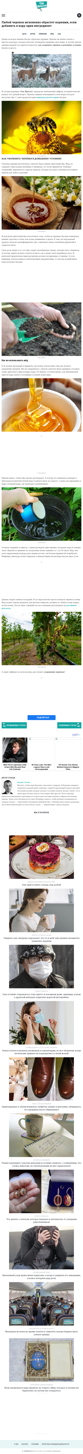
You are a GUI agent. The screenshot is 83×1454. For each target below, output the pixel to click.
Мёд (52, 34)
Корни (32, 34)
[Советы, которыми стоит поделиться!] (41, 5)
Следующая (67, 725)
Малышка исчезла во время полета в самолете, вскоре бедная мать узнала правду (41, 1333)
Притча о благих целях (41, 935)
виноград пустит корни (48, 97)
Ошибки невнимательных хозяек (41, 882)
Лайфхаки (43, 34)
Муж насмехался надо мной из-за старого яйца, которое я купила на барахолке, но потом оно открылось (41, 1389)
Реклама (35, 1444)
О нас (16, 1444)
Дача (24, 34)
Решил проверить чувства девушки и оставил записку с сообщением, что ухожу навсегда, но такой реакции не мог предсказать (41, 1164)
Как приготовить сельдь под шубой (41, 884)
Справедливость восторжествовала (41, 1048)
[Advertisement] (41, 283)
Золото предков (41, 1216)
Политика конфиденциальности (55, 1444)
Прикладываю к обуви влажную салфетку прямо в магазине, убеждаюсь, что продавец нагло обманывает (41, 1108)
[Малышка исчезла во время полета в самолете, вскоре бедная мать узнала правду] (41, 1304)
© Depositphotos (41, 156)
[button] (13, 53)
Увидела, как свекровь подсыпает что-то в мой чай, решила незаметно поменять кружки (41, 939)
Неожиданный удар (41, 1272)
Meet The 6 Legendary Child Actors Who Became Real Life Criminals (14, 767)
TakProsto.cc (29, 1451)
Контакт (25, 1444)
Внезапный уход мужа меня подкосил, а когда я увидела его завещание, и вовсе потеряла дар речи (41, 1277)
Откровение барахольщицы (41, 1385)
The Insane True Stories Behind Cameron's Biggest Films (68, 767)
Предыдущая (16, 725)
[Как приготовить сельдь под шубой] (41, 857)
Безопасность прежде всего (41, 1329)
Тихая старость (41, 991)
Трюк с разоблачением (41, 1104)
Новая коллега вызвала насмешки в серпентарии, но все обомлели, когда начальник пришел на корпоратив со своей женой (41, 1052)
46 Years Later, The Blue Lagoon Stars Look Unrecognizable (41, 767)
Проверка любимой (41, 1160)
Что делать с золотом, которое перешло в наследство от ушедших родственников (41, 1220)
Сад (59, 34)
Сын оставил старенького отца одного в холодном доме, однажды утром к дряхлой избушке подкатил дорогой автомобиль (41, 996)
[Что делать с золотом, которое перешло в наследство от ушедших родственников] (41, 1192)
